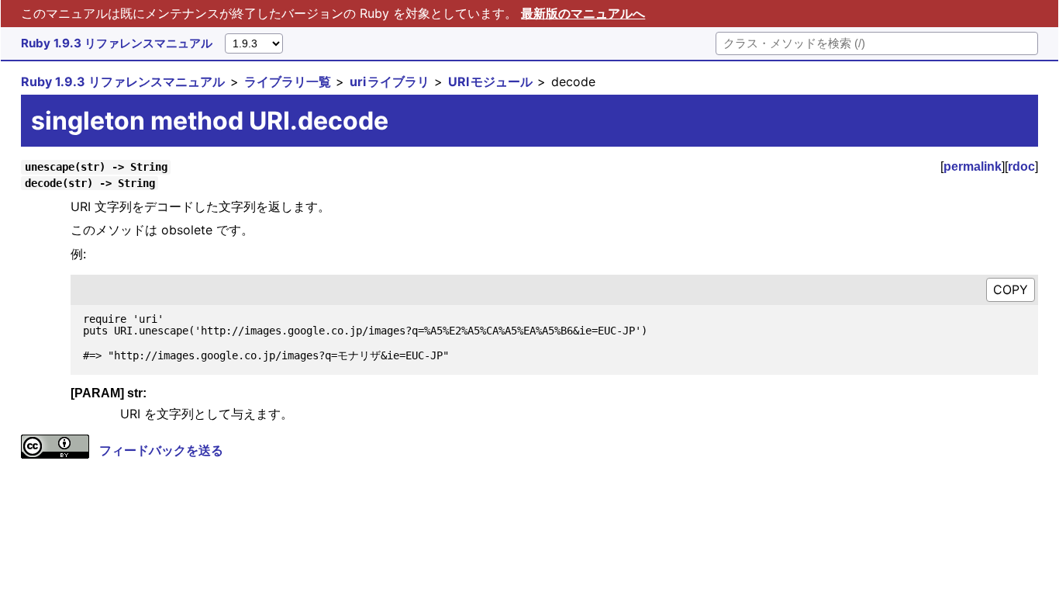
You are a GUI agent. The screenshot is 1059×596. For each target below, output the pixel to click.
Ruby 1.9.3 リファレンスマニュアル (116, 43)
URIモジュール (490, 81)
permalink (972, 166)
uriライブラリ (389, 81)
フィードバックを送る (161, 450)
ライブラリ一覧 (287, 81)
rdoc (1021, 166)
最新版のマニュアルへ (583, 13)
